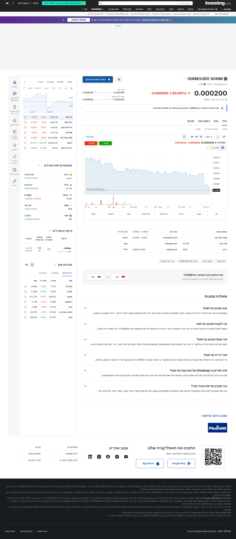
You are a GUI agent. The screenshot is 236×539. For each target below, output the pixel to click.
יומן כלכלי (127, 9)
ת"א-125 (68, 122)
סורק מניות (113, 9)
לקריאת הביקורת (29, 249)
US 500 (68, 132)
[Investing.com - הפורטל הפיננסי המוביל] (218, 3)
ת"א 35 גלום (66, 127)
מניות (40, 82)
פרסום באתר (34, 453)
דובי (117, 276)
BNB (66, 205)
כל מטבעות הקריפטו (201, 14)
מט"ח (69, 82)
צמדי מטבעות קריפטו (181, 14)
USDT (65, 195)
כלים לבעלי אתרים (69, 460)
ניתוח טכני (204, 121)
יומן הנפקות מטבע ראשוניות (117, 14)
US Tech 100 (66, 138)
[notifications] (13, 2)
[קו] (218, 137)
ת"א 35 (69, 117)
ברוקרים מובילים (62, 230)
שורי (93, 276)
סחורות (50, 82)
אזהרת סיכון (10, 531)
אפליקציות (72, 447)
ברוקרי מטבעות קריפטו (140, 14)
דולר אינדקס (66, 148)
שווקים (198, 129)
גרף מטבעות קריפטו (96, 14)
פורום (190, 121)
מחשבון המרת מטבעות (161, 14)
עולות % (54, 273)
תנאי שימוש (42, 531)
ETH (66, 185)
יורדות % (43, 273)
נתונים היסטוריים (211, 129)
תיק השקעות (72, 453)
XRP (66, 215)
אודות (38, 447)
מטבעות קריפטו (222, 14)
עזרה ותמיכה (34, 460)
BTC (66, 174)
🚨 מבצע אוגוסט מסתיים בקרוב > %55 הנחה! (64, 3)
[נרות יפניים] (224, 137)
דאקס (69, 143)
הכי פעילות (67, 273)
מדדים (60, 82)
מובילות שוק (65, 264)
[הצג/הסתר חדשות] (184, 137)
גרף (216, 121)
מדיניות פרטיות (26, 531)
